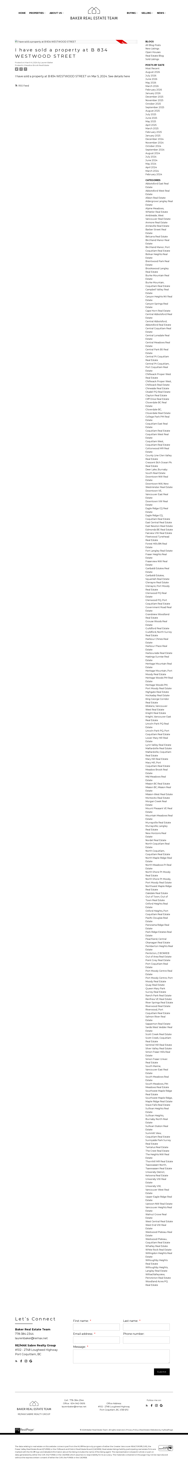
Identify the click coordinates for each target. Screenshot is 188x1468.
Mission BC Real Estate (157, 783)
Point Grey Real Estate (157, 960)
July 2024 (150, 156)
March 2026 (152, 86)
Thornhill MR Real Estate (159, 1161)
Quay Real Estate (155, 985)
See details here (119, 76)
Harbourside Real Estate (158, 653)
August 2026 (152, 72)
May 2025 (150, 121)
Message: (79, 1346)
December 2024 (154, 139)
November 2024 (154, 142)
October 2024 (153, 146)
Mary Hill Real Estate (156, 759)
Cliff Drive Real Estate (157, 399)
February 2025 (153, 132)
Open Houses (152, 52)
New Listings (152, 48)
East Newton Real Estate (159, 526)
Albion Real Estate (155, 198)
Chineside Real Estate (157, 388)
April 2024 (151, 167)
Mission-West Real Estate (159, 794)
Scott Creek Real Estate (158, 1034)
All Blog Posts (153, 45)
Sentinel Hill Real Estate (158, 1045)
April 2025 (151, 125)
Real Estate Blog (154, 55)
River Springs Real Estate (159, 1002)
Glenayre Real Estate (157, 582)
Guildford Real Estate (157, 628)
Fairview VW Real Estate (158, 533)
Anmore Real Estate (156, 222)
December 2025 (154, 96)
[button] (16, 1361)
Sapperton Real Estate (157, 1024)
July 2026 (150, 75)
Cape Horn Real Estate (157, 310)
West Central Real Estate (159, 1221)
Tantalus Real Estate (156, 1147)
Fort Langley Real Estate (159, 550)
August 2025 (152, 111)
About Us (56, 13)
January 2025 (152, 135)
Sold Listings (152, 59)
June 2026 (151, 79)
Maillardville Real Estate (158, 748)
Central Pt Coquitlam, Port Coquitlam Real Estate (157, 367)
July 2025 (150, 114)
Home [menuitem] (22, 13)
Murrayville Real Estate (158, 822)
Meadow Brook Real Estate (36, 65)
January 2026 (152, 93)
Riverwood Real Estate (157, 1006)
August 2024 (152, 153)
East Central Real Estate (158, 522)
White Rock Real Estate (158, 1249)
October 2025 (153, 103)
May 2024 (150, 163)
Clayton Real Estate (156, 395)
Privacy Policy (132, 1430)
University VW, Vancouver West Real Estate (157, 1190)
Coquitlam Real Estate (157, 430)
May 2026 (150, 82)
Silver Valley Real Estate (158, 1048)
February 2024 (153, 174)
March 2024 (152, 171)
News (160, 13)
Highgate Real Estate (157, 692)
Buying (131, 13)
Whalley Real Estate (156, 1246)
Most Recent (152, 68)
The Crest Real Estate (157, 1151)
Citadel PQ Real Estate (157, 392)
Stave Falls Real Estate (157, 1105)
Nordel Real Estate (155, 840)
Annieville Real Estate (157, 226)
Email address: (83, 1333)
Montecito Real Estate (157, 798)
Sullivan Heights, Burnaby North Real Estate (156, 1119)
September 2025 (154, 107)
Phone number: (133, 1333)
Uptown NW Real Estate (158, 1204)
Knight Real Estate (155, 713)
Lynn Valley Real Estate (158, 745)
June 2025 (151, 118)
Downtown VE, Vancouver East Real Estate (156, 494)
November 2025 (154, 100)
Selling (146, 13)
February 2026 (153, 89)
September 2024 (154, 149)
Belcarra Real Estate (156, 236)
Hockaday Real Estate (157, 695)
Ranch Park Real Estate (158, 995)
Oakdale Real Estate (156, 893)
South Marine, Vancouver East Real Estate (156, 1070)
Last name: (131, 1320)
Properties (36, 13)
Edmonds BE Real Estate (159, 529)
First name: (81, 1320)
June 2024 (151, 160)
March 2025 (152, 128)
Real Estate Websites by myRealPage (156, 1430)
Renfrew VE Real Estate (158, 999)
